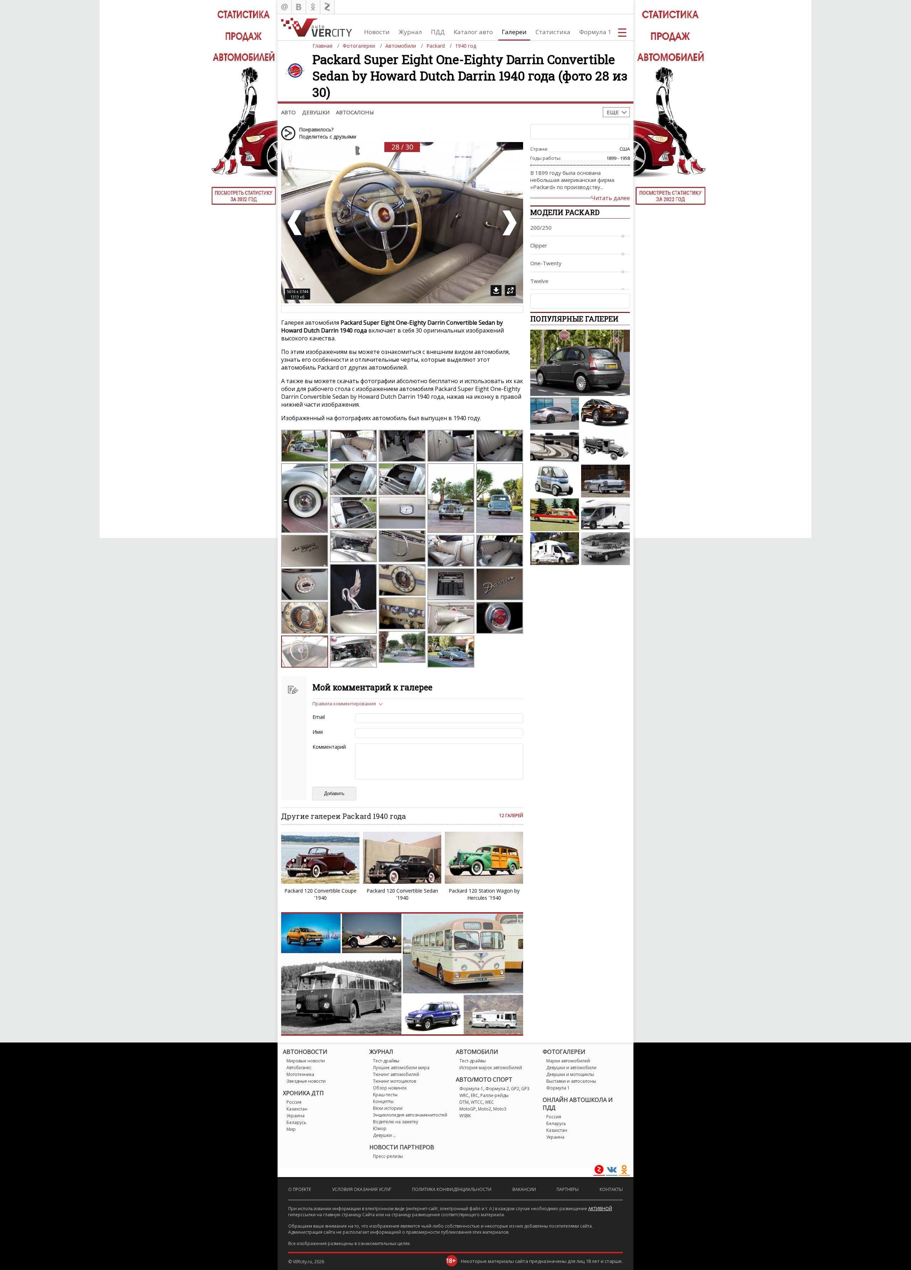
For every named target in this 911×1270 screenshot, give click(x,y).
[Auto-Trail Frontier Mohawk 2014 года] (605, 514)
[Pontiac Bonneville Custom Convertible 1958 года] (605, 481)
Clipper (538, 245)
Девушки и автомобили (571, 1068)
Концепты (383, 1101)
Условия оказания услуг (361, 1189)
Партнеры (568, 1189)
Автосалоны (355, 112)
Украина (295, 1116)
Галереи (514, 32)
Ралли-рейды (494, 1095)
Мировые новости (305, 1061)
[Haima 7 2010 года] (605, 413)
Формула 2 (497, 1089)
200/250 (541, 227)
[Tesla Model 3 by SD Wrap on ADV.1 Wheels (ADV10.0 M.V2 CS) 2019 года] (554, 413)
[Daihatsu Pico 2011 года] (554, 481)
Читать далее (610, 198)
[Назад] (295, 222)
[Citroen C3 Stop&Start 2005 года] (580, 363)
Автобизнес (298, 1068)
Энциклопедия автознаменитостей (410, 1115)
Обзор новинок (390, 1088)
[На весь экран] (510, 290)
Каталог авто (473, 32)
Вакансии (524, 1189)
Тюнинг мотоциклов (394, 1081)
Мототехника (300, 1074)
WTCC (477, 1102)
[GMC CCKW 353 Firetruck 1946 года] (605, 447)
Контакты (611, 1189)
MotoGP (467, 1109)
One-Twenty (546, 263)
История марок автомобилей (490, 1068)
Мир (291, 1129)
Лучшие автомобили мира (401, 1068)
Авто (288, 112)
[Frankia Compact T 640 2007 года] (554, 548)
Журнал (410, 32)
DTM (464, 1102)
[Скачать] (496, 290)
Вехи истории (387, 1108)
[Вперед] (509, 222)
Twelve (539, 280)
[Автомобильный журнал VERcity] (316, 27)
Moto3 (499, 1109)
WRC (464, 1095)
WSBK (465, 1116)
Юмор (379, 1128)
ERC (474, 1095)
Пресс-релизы (388, 1156)
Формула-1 (471, 1089)
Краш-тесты (385, 1095)
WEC (489, 1102)
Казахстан (296, 1109)
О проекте (299, 1189)
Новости (377, 32)
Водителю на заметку (395, 1122)
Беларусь (296, 1122)
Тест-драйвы (386, 1061)
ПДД (438, 32)
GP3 (525, 1089)
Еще (613, 112)
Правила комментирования (344, 703)
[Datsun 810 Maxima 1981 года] (605, 548)
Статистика (553, 32)
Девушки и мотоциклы (570, 1074)
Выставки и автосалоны (571, 1081)
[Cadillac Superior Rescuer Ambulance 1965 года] (554, 514)
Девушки (316, 112)
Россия (293, 1102)
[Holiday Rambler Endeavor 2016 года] (554, 447)
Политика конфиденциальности (451, 1189)
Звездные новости (306, 1081)
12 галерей (511, 815)
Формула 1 (595, 32)
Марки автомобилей (568, 1061)
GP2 (515, 1089)
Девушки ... (384, 1135)
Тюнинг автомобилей (396, 1074)
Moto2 (484, 1109)
